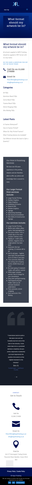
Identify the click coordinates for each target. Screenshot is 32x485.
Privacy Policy (11, 471)
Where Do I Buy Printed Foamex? (13, 131)
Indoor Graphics (13, 202)
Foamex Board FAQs (9, 103)
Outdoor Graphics (13, 200)
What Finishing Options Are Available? (14, 135)
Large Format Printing (15, 198)
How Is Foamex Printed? (10, 128)
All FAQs (5, 93)
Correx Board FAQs (9, 100)
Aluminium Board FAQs (10, 96)
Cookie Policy (21, 471)
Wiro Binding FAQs (8, 110)
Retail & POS (12, 206)
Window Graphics (13, 208)
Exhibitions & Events (14, 204)
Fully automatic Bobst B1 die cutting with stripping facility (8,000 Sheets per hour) (16, 263)
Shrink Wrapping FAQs (10, 107)
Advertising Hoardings (14, 213)
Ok (9, 482)
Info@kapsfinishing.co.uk (15, 82)
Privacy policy (20, 482)
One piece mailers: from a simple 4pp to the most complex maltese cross (16, 234)
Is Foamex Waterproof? (10, 124)
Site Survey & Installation (16, 215)
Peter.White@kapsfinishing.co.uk (17, 80)
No (13, 482)
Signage (10, 210)
